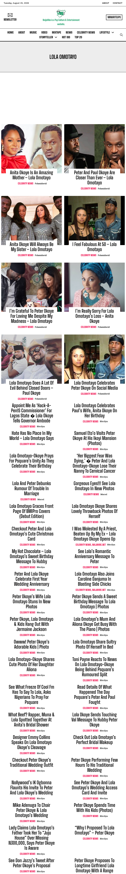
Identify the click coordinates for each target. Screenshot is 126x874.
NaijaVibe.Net (99, 544)
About (105, 3)
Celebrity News (86, 32)
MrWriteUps (114, 17)
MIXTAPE (56, 32)
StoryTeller (46, 37)
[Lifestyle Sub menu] (112, 32)
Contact (117, 3)
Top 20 (78, 37)
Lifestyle (105, 32)
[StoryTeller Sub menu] (56, 37)
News (69, 32)
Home (10, 32)
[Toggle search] (121, 35)
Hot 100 (66, 37)
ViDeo (44, 32)
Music (33, 32)
